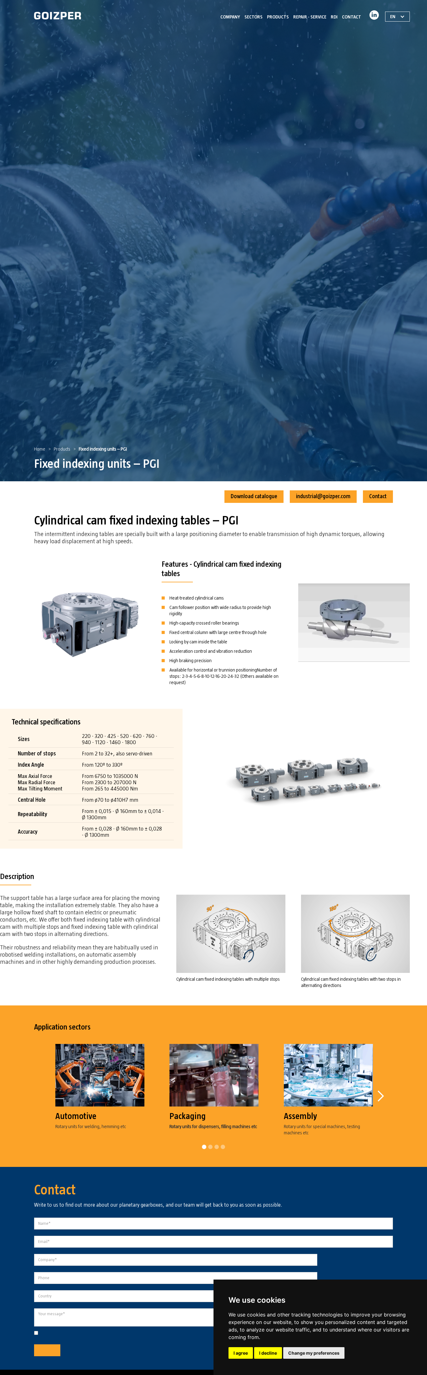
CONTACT (351, 16)
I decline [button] (268, 1353)
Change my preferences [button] (313, 1353)
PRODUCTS (278, 16)
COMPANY (230, 16)
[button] (380, 1096)
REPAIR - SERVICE (309, 16)
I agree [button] (241, 1353)
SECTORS (253, 16)
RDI (334, 16)
